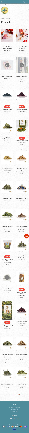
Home (2, 18)
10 (19, 394)
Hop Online (18, 424)
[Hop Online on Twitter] (11, 418)
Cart (27, 2)
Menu (4, 2)
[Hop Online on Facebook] (14, 418)
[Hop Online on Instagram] (18, 418)
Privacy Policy (15, 411)
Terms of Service (14, 409)
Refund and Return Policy (14, 407)
